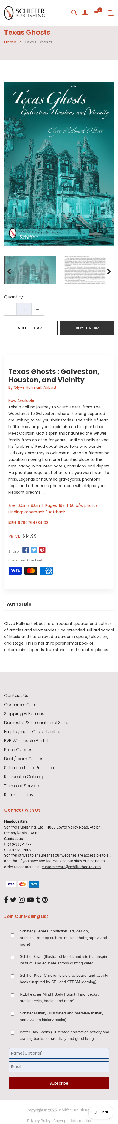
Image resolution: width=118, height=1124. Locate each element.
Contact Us (16, 695)
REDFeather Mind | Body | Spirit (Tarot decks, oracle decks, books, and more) (59, 997)
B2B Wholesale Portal (26, 741)
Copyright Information (72, 1121)
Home (10, 42)
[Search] (74, 12)
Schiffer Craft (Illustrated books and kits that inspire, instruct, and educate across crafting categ (64, 959)
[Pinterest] (45, 900)
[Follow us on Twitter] (33, 550)
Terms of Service (21, 786)
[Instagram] (22, 900)
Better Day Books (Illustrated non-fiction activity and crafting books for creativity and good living (64, 1035)
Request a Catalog (24, 777)
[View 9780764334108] (30, 270)
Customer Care (20, 704)
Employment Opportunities (32, 732)
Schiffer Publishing (73, 1110)
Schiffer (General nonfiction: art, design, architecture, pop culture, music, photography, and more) (63, 937)
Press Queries (18, 750)
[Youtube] (30, 900)
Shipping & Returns (24, 714)
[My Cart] (96, 12)
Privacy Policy (39, 1121)
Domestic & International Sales (36, 723)
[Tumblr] (38, 900)
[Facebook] (6, 900)
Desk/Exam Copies (23, 759)
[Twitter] (13, 900)
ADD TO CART (31, 328)
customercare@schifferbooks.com (71, 867)
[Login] (85, 12)
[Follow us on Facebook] (25, 550)
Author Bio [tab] (19, 604)
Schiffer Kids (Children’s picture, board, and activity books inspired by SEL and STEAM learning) (64, 978)
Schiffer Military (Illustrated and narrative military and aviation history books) (61, 1016)
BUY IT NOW (87, 328)
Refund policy (18, 795)
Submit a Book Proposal (29, 768)
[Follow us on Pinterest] (42, 550)
